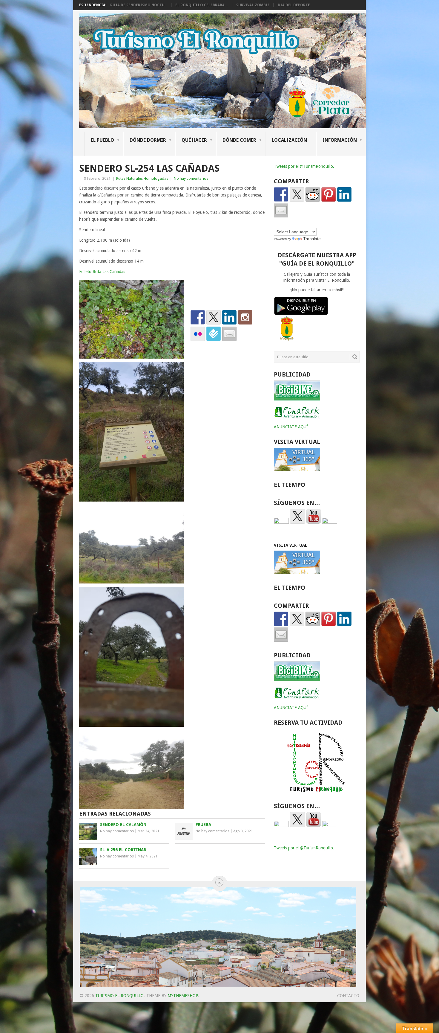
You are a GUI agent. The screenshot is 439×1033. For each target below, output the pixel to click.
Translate (312, 238)
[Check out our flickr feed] (198, 334)
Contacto (348, 995)
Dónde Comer (239, 140)
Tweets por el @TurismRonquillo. (304, 166)
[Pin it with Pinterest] (328, 194)
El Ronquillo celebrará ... (201, 5)
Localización (289, 140)
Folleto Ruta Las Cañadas (102, 271)
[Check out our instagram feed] (245, 317)
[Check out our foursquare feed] (213, 334)
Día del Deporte (294, 5)
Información (340, 140)
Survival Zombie (253, 5)
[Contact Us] (229, 334)
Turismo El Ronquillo (119, 995)
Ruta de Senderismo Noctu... (138, 5)
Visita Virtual (290, 545)
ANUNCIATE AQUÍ (291, 426)
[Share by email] (281, 210)
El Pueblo (102, 140)
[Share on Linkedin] (344, 194)
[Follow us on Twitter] (213, 317)
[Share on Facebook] (281, 194)
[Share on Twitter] (297, 194)
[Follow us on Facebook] (198, 317)
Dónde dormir (148, 140)
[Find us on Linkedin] (229, 317)
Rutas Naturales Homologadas (142, 178)
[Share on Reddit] (313, 194)
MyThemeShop (183, 995)
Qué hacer (194, 140)
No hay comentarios (191, 178)
